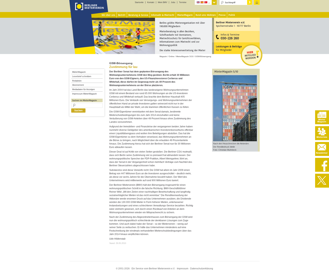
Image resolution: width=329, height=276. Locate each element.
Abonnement (78, 85)
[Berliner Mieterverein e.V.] (88, 10)
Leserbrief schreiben (81, 76)
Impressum (182, 268)
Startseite (139, 2)
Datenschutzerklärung (201, 268)
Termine (182, 2)
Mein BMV (162, 2)
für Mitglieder (229, 48)
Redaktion (76, 81)
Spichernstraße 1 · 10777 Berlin (233, 24)
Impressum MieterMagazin (84, 94)
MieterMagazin (79, 72)
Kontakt (150, 2)
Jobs (173, 2)
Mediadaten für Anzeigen (83, 89)
